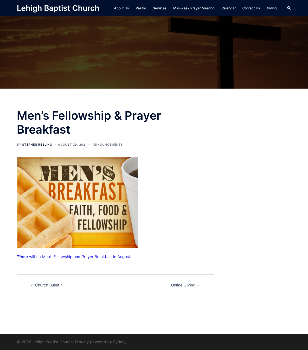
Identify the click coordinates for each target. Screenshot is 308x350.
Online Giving (183, 285)
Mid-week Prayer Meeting (194, 8)
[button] (289, 8)
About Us (121, 8)
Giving (272, 8)
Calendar (228, 8)
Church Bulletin (49, 285)
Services (160, 8)
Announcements (108, 144)
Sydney (120, 341)
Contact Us (251, 8)
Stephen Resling (37, 144)
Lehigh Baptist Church (58, 8)
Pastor (141, 8)
